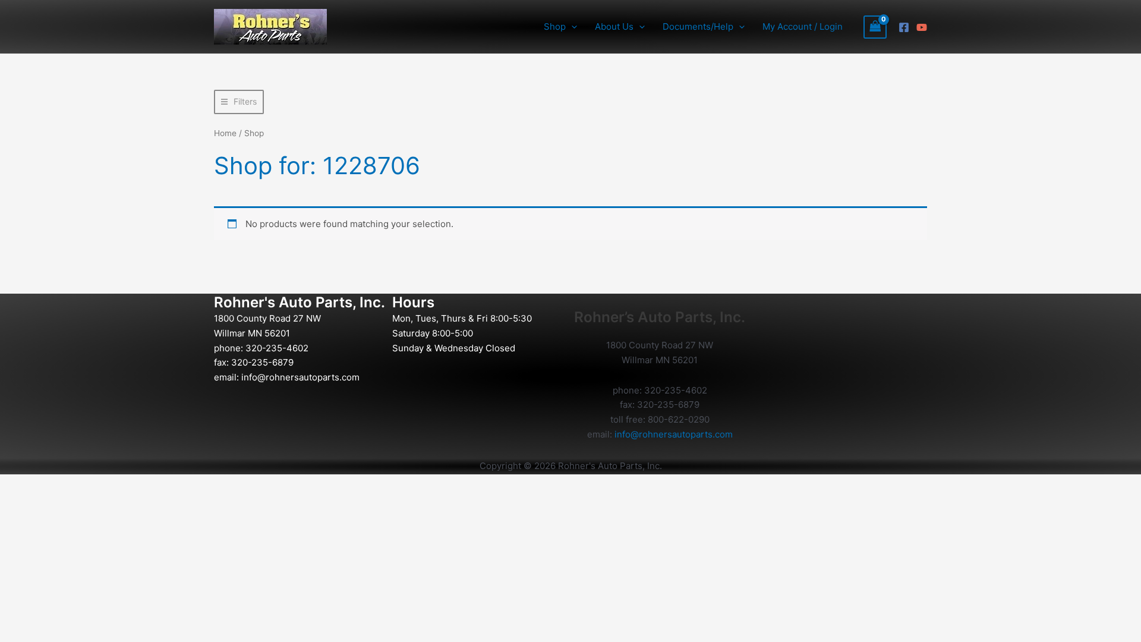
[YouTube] (921, 27)
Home (225, 133)
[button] (571, 27)
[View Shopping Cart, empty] (875, 27)
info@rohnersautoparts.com (300, 377)
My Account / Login (802, 26)
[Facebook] (904, 27)
